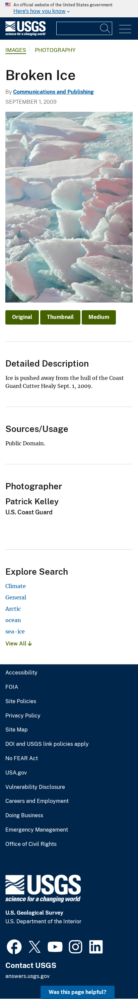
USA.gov (16, 773)
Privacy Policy (23, 716)
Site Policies (20, 701)
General (15, 597)
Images (15, 50)
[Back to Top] (114, 975)
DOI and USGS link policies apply (47, 744)
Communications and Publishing (53, 92)
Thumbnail (60, 317)
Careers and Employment (37, 801)
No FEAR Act (21, 759)
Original (22, 317)
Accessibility (21, 673)
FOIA (11, 687)
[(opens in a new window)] (14, 946)
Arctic (13, 608)
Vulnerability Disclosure (35, 787)
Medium (98, 317)
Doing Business (24, 816)
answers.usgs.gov (27, 976)
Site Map (16, 730)
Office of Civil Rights (31, 844)
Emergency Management (36, 830)
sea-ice (15, 631)
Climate (15, 586)
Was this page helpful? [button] (78, 992)
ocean (13, 620)
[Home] (25, 34)
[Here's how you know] (69, 8)
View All (16, 643)
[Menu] (125, 29)
